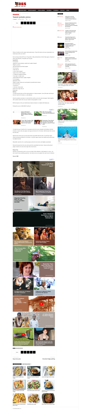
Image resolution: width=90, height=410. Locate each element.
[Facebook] (22, 23)
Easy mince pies (17, 359)
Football (49, 10)
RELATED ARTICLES (17, 364)
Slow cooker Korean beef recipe (48, 404)
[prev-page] (52, 364)
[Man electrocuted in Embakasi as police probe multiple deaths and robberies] (61, 45)
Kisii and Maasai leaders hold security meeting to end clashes (71, 52)
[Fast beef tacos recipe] (33, 398)
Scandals (55, 10)
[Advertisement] (55, 4)
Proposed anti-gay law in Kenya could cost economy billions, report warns (70, 38)
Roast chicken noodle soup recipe (18, 377)
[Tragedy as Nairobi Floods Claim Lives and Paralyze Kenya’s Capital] (61, 32)
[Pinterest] (28, 23)
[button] (76, 10)
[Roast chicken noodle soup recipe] (19, 371)
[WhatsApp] (31, 23)
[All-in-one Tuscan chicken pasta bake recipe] (19, 398)
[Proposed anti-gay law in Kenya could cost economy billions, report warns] (61, 38)
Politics (62, 10)
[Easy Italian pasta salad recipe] (33, 385)
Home (15, 10)
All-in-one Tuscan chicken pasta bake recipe (19, 405)
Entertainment (32, 10)
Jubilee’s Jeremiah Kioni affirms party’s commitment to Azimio (71, 59)
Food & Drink (41, 10)
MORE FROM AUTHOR (26, 364)
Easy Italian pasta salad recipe (33, 390)
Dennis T (15, 19)
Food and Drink (18, 13)
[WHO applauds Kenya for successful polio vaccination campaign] (61, 65)
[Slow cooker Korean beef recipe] (48, 398)
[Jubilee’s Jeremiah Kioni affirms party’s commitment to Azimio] (61, 59)
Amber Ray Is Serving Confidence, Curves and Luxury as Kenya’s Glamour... (71, 17)
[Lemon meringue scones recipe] (48, 371)
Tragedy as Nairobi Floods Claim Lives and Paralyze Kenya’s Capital (70, 32)
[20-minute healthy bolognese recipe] (33, 371)
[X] (25, 23)
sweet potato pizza (19, 348)
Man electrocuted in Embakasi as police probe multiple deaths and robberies (70, 45)
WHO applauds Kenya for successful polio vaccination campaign (70, 65)
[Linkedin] (34, 23)
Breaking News (22, 10)
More (67, 10)
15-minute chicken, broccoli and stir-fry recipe (48, 391)
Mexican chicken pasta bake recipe (18, 391)
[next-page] (54, 364)
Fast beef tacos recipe (31, 404)
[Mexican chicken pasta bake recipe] (19, 385)
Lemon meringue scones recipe (48, 376)
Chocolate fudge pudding (48, 359)
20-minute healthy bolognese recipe (33, 377)
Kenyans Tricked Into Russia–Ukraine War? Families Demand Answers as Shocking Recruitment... (71, 24)
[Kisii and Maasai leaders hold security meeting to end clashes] (61, 53)
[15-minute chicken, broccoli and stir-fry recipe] (48, 385)
